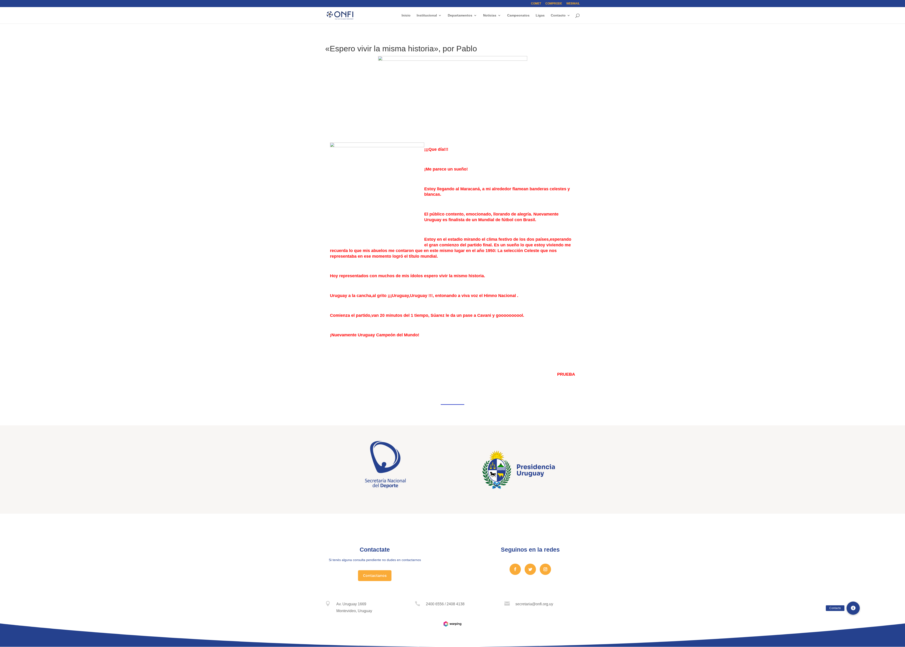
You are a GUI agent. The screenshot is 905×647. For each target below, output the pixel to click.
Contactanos (375, 575)
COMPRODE (553, 3)
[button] (853, 608)
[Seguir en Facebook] (515, 569)
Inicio (406, 15)
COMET (536, 3)
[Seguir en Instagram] (545, 569)
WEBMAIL (573, 3)
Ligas (540, 15)
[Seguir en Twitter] (530, 569)
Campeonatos (518, 15)
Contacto (558, 15)
